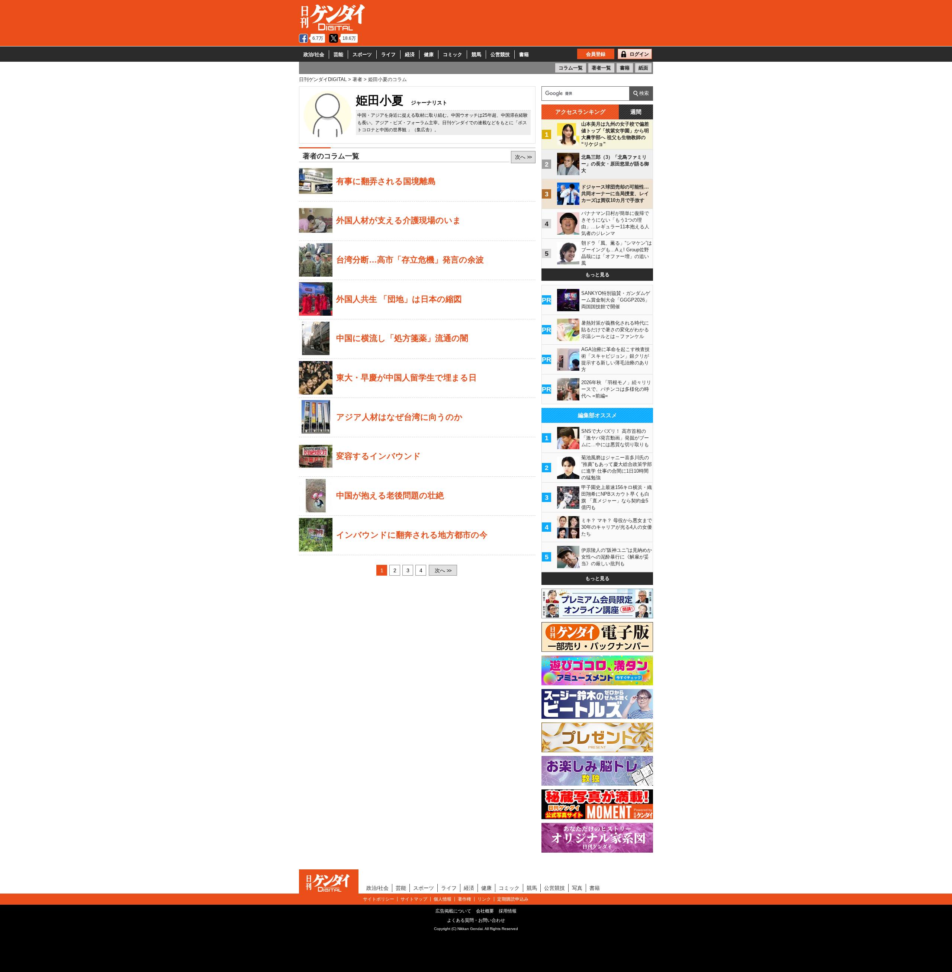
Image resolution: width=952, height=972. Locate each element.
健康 (429, 54)
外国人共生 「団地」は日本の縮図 (399, 299)
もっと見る (597, 274)
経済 (410, 54)
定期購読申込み (512, 899)
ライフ (388, 54)
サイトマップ (414, 899)
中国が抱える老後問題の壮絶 (390, 496)
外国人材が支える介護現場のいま (398, 220)
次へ (523, 157)
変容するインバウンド (378, 456)
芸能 (338, 54)
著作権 (464, 899)
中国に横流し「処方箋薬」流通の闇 (402, 338)
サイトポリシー (378, 899)
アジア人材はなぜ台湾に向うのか (399, 417)
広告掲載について (453, 911)
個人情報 (442, 899)
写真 (577, 888)
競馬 (476, 54)
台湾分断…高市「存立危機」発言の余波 (410, 260)
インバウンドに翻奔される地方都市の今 (412, 535)
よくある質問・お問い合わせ (476, 920)
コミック (452, 54)
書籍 (524, 54)
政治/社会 (313, 54)
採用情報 (508, 911)
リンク (484, 899)
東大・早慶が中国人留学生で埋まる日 (406, 378)
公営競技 (500, 54)
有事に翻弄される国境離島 (386, 181)
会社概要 (485, 911)
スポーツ (362, 54)
